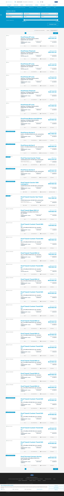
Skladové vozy (31, 7)
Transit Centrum (29, 5)
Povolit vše (56, 485)
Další (55, 33)
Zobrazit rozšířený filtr (10, 20)
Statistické (16, 489)
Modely (9, 7)
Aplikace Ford (48, 7)
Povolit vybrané (56, 487)
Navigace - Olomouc (32, 480)
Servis (22, 5)
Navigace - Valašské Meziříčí (22, 480)
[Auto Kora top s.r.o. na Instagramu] (43, 1)
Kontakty (55, 5)
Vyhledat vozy (52, 24)
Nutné (4, 489)
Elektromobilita (39, 7)
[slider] (24, 20)
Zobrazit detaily (39, 489)
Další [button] (55, 7)
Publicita (39, 480)
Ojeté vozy (16, 5)
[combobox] (14, 14)
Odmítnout (56, 489)
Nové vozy (9, 5)
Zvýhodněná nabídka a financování (19, 7)
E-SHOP (49, 5)
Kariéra (36, 5)
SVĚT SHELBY (42, 5)
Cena (41, 18)
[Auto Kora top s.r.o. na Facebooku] (41, 1)
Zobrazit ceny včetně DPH (40, 30)
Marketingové (29, 489)
